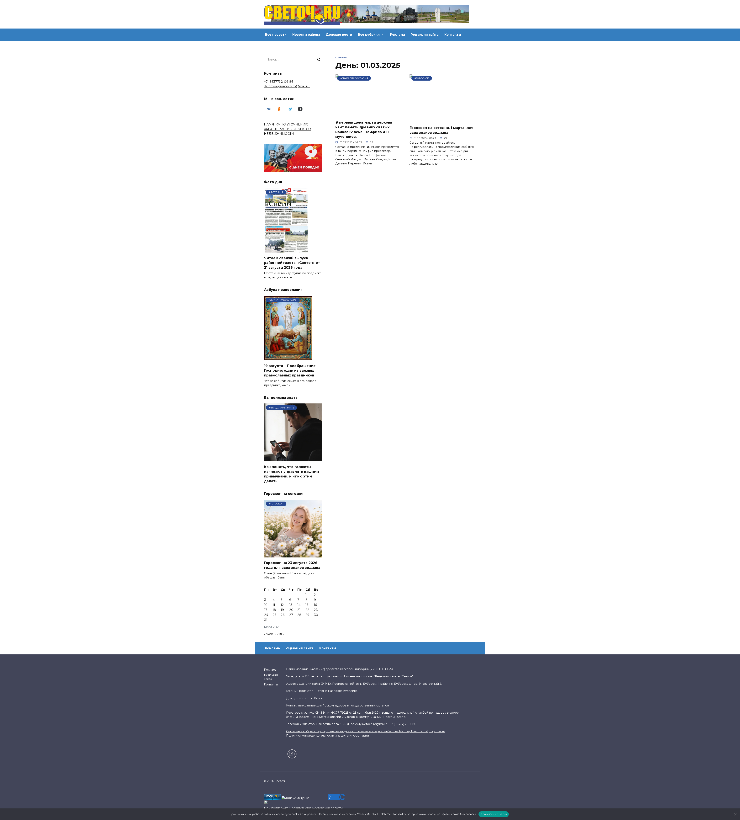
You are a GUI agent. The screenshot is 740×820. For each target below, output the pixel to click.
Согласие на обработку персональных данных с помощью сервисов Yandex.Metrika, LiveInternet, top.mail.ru (365, 731)
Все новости (276, 34)
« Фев (268, 634)
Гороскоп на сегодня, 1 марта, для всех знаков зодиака (441, 130)
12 (282, 605)
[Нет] (735, 814)
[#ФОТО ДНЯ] (287, 250)
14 (298, 605)
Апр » (279, 634)
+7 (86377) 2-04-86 (278, 81)
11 (274, 605)
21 (298, 610)
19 (282, 610)
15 (306, 605)
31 (265, 620)
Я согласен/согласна (493, 814)
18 (274, 610)
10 (265, 605)
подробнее (310, 814)
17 (265, 610)
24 (266, 615)
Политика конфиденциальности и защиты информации (327, 735)
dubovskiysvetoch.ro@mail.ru (287, 86)
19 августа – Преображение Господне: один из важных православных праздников (290, 370)
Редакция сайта (425, 34)
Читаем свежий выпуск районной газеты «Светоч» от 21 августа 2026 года (292, 262)
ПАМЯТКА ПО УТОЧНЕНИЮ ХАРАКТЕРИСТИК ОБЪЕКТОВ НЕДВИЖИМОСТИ (287, 129)
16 (315, 605)
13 (290, 605)
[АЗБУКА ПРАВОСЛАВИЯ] (367, 114)
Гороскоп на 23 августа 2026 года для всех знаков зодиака (292, 565)
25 (274, 615)
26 (282, 615)
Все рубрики (369, 34)
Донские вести (339, 34)
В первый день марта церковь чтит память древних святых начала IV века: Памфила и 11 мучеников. (363, 129)
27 (291, 615)
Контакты (452, 34)
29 (307, 615)
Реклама (397, 34)
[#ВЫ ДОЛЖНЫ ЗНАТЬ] (293, 459)
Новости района (306, 34)
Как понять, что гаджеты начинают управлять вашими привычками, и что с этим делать (291, 474)
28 (299, 615)
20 (291, 610)
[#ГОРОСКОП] (442, 120)
